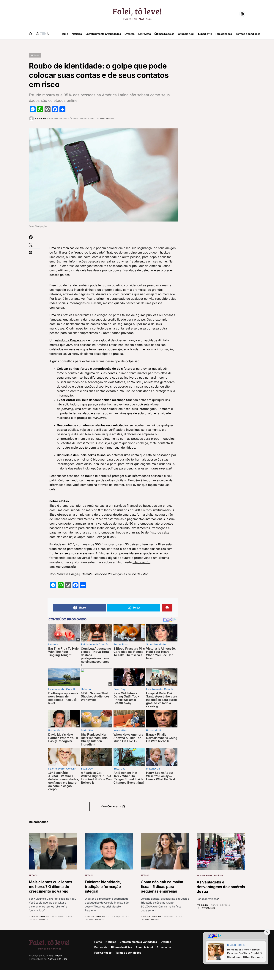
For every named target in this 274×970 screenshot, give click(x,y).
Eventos (166, 941)
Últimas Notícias (121, 947)
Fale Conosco (103, 952)
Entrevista (100, 947)
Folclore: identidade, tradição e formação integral (103, 886)
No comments (107, 118)
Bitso (52, 266)
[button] (30, 33)
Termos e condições (128, 952)
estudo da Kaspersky (70, 340)
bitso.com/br (141, 562)
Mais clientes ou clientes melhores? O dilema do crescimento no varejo (50, 886)
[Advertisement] (217, 104)
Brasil (209, 875)
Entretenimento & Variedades (138, 941)
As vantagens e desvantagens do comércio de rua (221, 887)
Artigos (35, 55)
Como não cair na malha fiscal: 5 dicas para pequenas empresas (162, 886)
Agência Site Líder (57, 959)
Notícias (218, 875)
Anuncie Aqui (144, 947)
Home (98, 941)
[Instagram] (242, 14)
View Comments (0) (113, 806)
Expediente (164, 947)
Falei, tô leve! (55, 955)
